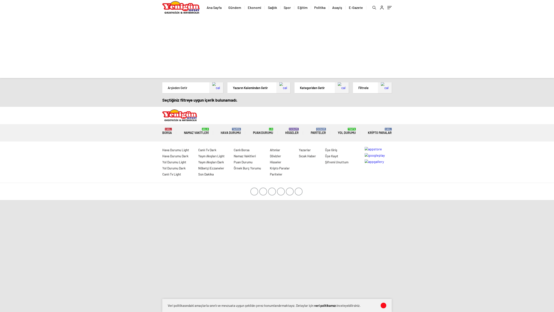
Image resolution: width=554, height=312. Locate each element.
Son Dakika (206, 174)
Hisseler (292, 131)
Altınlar (275, 150)
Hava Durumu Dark (175, 156)
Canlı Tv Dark (207, 150)
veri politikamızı (325, 305)
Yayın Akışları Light (211, 156)
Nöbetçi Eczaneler (211, 168)
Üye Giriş (331, 150)
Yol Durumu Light (174, 162)
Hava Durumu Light (175, 150)
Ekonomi (254, 7)
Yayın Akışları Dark (211, 162)
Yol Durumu (347, 131)
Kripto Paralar (380, 131)
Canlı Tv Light (171, 174)
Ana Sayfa (214, 7)
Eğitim (303, 7)
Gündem (234, 7)
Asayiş (337, 7)
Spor (287, 7)
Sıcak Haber (307, 156)
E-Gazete (356, 7)
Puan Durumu (263, 131)
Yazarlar (305, 150)
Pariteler (318, 131)
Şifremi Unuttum (336, 162)
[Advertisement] (277, 47)
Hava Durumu (231, 131)
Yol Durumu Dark (174, 168)
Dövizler (275, 156)
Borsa (167, 131)
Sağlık (272, 7)
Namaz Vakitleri (196, 131)
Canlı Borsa (242, 150)
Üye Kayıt (331, 156)
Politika (319, 7)
